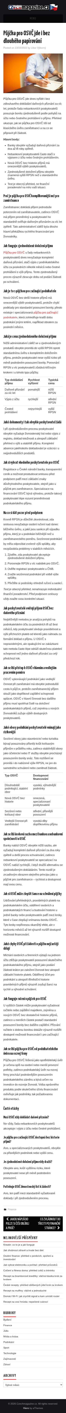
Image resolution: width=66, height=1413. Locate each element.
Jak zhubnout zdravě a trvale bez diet (23, 1250)
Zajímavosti (9, 1358)
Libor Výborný (38, 47)
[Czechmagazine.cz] (33, 7)
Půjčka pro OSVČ (14, 252)
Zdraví (6, 1364)
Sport (6, 1347)
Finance (12, 1209)
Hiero (26, 1408)
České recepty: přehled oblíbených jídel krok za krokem (33, 1285)
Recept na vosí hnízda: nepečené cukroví (25, 1301)
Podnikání (8, 1342)
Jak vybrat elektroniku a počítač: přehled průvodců (30, 1264)
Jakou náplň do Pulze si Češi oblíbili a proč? (17, 1224)
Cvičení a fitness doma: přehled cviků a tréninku (29, 1270)
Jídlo (5, 1331)
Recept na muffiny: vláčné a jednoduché (24, 1290)
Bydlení (7, 1319)
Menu (33, 18)
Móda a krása (10, 1336)
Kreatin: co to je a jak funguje (19, 1244)
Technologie (9, 1353)
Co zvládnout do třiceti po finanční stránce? (49, 1224)
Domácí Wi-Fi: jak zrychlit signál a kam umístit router (31, 1296)
